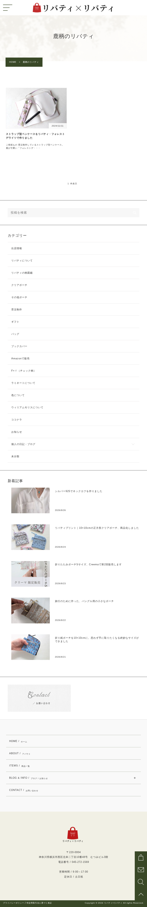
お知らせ (16, 431)
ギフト (15, 321)
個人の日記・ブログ (23, 444)
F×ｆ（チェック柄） (23, 370)
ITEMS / (19, 765)
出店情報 (16, 248)
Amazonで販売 (20, 358)
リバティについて (22, 260)
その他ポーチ (19, 297)
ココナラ (16, 419)
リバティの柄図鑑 (22, 272)
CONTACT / (23, 790)
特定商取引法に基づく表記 (39, 903)
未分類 (15, 456)
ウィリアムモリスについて (27, 407)
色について (18, 395)
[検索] (134, 212)
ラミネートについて (23, 383)
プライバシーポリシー (13, 903)
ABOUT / (20, 753)
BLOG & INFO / (28, 777)
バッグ (15, 334)
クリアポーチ (19, 285)
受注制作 (16, 309)
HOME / (18, 741)
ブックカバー (19, 346)
